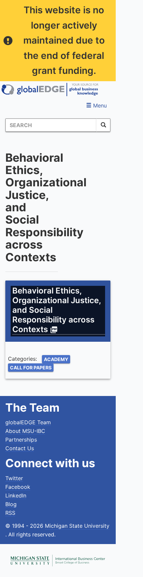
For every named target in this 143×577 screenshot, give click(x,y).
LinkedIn (15, 495)
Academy (56, 359)
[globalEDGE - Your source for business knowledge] (50, 89)
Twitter (14, 478)
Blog (11, 504)
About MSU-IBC (25, 431)
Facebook (17, 486)
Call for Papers (31, 367)
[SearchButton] (103, 125)
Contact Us (19, 448)
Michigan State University (77, 525)
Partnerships (21, 439)
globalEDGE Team (28, 422)
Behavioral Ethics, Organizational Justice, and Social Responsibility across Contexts (56, 310)
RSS (10, 512)
